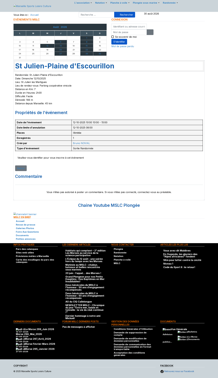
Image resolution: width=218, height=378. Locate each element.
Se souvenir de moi (126, 36)
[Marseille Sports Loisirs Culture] (32, 5)
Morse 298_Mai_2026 (29, 334)
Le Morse (192, 337)
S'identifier (119, 41)
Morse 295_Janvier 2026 (40, 348)
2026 (64, 27)
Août (57, 27)
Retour (21, 168)
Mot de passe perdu (122, 46)
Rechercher (126, 14)
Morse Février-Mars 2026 (40, 343)
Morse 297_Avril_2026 (38, 338)
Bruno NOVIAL (81, 143)
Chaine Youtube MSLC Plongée (109, 205)
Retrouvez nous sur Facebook (179, 371)
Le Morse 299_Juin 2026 (39, 329)
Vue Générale (179, 329)
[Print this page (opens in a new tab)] (119, 66)
